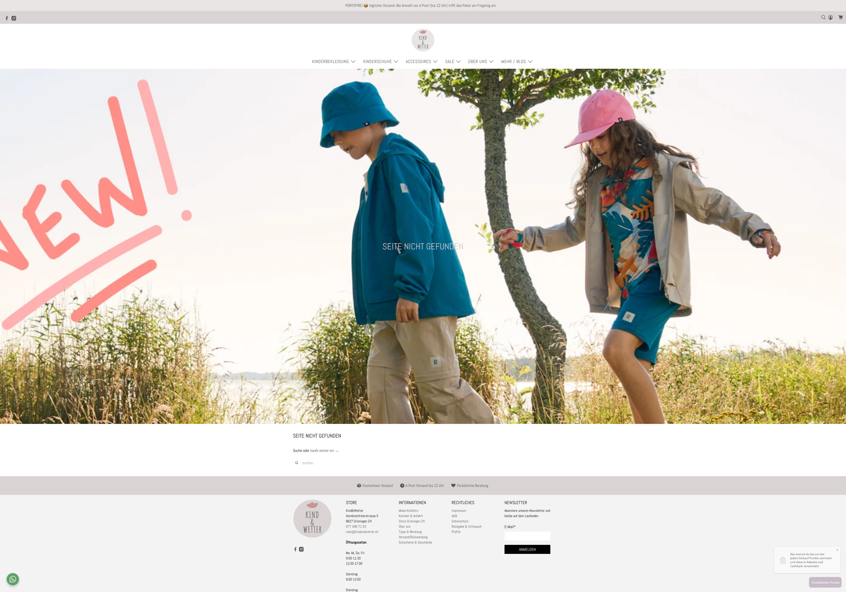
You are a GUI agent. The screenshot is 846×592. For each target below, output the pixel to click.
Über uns (404, 526)
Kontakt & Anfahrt (411, 516)
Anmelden (527, 549)
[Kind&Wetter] (423, 40)
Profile (456, 531)
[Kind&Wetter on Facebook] (7, 20)
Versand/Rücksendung (413, 537)
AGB (454, 516)
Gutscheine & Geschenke (415, 542)
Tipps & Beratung (410, 531)
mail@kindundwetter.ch (362, 531)
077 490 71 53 (356, 526)
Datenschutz (460, 521)
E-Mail (510, 526)
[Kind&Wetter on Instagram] (15, 20)
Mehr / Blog (513, 61)
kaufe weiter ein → (324, 450)
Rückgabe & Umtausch (467, 526)
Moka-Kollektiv (408, 510)
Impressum (459, 510)
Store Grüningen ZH (412, 521)
